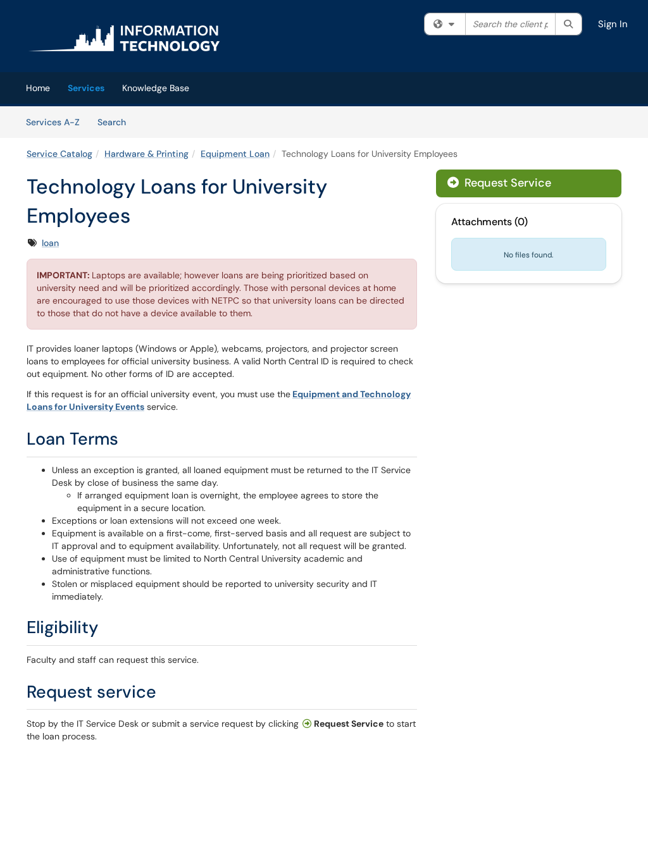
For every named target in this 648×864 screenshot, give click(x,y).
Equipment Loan (235, 153)
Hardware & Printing (146, 153)
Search (116, 122)
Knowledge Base (155, 88)
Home (38, 88)
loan (50, 243)
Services (86, 88)
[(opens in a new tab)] (124, 38)
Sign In (613, 24)
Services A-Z (53, 122)
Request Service (506, 182)
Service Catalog (59, 153)
